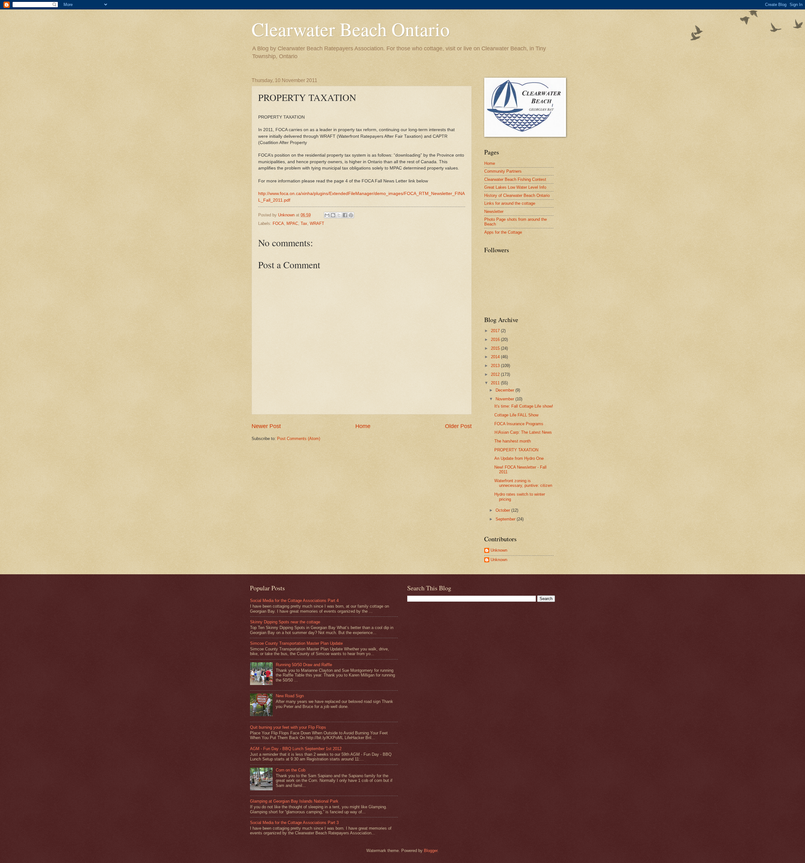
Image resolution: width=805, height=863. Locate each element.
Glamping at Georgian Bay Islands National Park (294, 801)
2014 (496, 356)
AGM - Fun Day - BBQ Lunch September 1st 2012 (295, 748)
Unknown (499, 550)
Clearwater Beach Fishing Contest (515, 179)
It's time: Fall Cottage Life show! (523, 406)
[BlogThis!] (333, 215)
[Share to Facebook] (345, 215)
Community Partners (503, 171)
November (505, 399)
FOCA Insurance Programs (518, 423)
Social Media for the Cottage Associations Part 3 (294, 822)
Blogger (430, 850)
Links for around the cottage (509, 203)
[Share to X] (339, 215)
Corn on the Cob (290, 770)
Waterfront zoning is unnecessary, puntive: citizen (523, 483)
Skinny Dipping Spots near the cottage (285, 622)
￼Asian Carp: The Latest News (523, 432)
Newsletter (493, 211)
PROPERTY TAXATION (516, 450)
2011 (496, 383)
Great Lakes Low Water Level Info (515, 187)
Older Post (458, 426)
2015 (496, 348)
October (503, 510)
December (505, 390)
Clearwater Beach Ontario (351, 29)
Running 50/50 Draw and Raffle (304, 664)
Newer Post (266, 426)
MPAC (292, 223)
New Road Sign (290, 695)
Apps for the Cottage (503, 232)
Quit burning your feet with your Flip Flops (288, 727)
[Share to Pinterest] (351, 215)
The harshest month (512, 441)
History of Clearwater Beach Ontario (517, 195)
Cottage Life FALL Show (516, 415)
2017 (496, 330)
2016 (496, 339)
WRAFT (317, 223)
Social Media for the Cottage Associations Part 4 (294, 600)
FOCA (278, 223)
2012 (496, 374)
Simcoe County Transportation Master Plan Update (296, 643)
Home (362, 426)
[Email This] (327, 215)
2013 (496, 365)
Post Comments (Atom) (298, 438)
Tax (304, 223)
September (506, 519)
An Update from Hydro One (519, 458)
